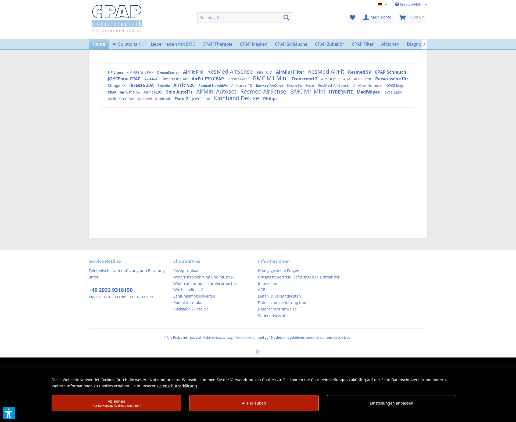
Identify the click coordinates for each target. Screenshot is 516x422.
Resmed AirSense (264, 91)
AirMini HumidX (368, 85)
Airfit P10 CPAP (121, 98)
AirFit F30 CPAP (208, 79)
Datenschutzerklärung (177, 385)
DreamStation (168, 72)
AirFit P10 (194, 72)
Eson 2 (181, 99)
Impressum (268, 283)
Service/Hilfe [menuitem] (411, 4)
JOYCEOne (201, 98)
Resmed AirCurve (270, 85)
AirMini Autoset (217, 91)
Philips (270, 99)
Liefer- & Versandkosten (279, 296)
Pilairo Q (265, 72)
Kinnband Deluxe (237, 98)
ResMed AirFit (326, 71)
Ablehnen (116, 403)
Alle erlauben (254, 403)
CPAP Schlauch (390, 72)
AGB (262, 289)
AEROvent (363, 78)
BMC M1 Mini (271, 78)
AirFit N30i (153, 92)
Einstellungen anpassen (391, 403)
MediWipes (369, 92)
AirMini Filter (290, 72)
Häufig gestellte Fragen (278, 270)
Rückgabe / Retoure (191, 309)
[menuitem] (244, 17)
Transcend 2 (305, 79)
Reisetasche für (391, 79)
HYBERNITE (341, 92)
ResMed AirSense (230, 71)
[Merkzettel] (352, 17)
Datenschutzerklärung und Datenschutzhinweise (282, 306)
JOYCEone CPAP (125, 79)
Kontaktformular (188, 302)
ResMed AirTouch (334, 85)
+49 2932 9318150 (111, 290)
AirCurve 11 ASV (336, 78)
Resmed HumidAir (213, 85)
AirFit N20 (184, 85)
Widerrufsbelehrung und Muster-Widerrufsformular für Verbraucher (205, 280)
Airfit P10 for (130, 92)
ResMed (151, 79)
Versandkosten (246, 337)
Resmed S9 (360, 72)
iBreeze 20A (142, 85)
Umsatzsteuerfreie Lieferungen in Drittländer (299, 277)
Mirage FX (117, 85)
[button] (9, 413)
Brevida (164, 85)
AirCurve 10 (242, 85)
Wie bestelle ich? (188, 289)
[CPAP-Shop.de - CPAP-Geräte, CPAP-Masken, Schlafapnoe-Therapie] (116, 18)
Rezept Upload (186, 270)
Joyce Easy (393, 92)
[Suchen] (286, 17)
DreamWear (239, 78)
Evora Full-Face (301, 85)
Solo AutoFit (180, 92)
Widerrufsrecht (271, 315)
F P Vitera (116, 72)
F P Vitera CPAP (141, 72)
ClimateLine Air (174, 78)
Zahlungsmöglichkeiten (194, 296)
